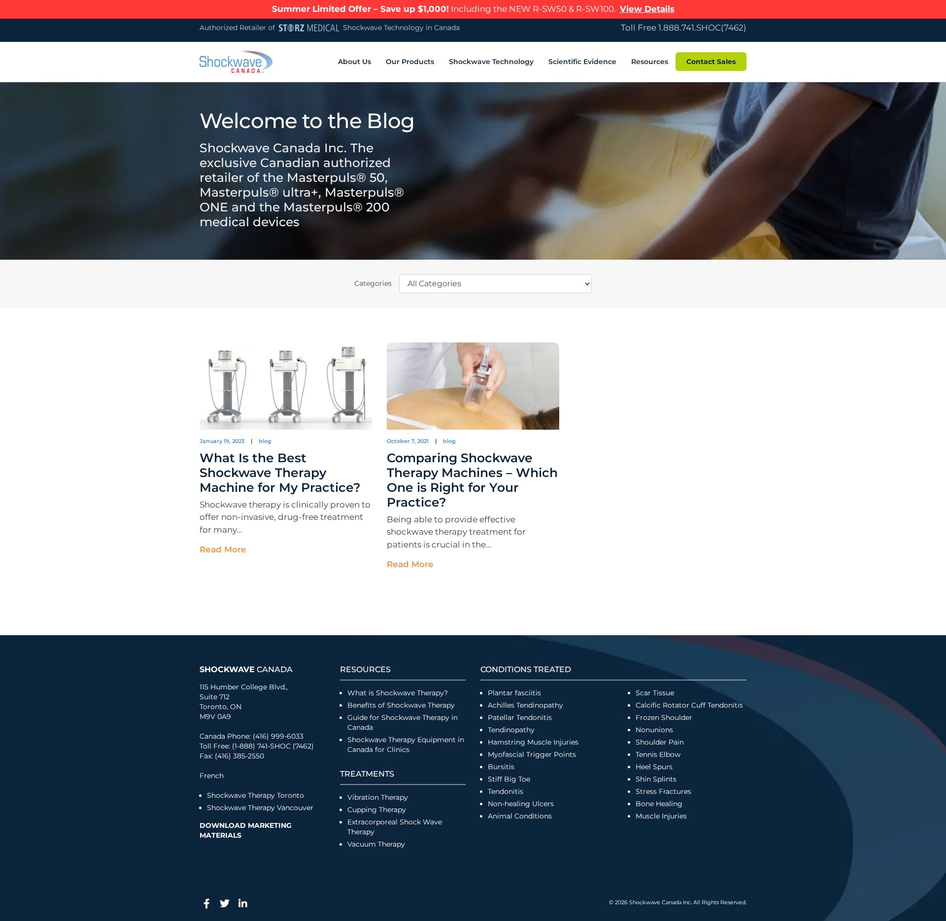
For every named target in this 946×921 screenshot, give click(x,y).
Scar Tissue (655, 692)
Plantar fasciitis (514, 692)
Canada (246, 669)
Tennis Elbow (658, 754)
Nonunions (654, 729)
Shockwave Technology (491, 61)
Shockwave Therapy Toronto (255, 795)
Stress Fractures (663, 791)
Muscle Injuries (661, 816)
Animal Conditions (520, 816)
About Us (354, 61)
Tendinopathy (511, 729)
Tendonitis (505, 791)
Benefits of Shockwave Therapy (401, 705)
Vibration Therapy (377, 797)
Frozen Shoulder (664, 717)
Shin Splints (656, 779)
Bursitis (501, 766)
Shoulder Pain (660, 742)
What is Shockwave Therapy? (398, 692)
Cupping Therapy (376, 809)
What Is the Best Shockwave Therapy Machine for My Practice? (280, 472)
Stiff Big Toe (509, 779)
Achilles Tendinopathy (525, 705)
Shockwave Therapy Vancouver (260, 807)
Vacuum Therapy (376, 844)
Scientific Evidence (582, 61)
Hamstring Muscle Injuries (534, 742)
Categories (373, 283)
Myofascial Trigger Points (532, 754)
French (212, 775)
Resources (649, 61)
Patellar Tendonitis (520, 717)
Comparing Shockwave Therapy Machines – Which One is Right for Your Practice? (472, 480)
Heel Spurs (654, 766)
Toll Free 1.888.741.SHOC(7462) (683, 28)
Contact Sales (711, 61)
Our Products (410, 61)
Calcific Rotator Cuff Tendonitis (689, 705)
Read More (223, 549)
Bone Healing (659, 803)
